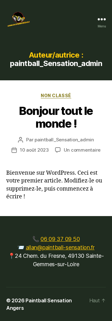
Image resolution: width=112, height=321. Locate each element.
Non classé (56, 95)
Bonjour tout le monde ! (56, 117)
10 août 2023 (34, 150)
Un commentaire (82, 150)
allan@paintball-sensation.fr (60, 247)
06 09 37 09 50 (60, 239)
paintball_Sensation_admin (64, 140)
